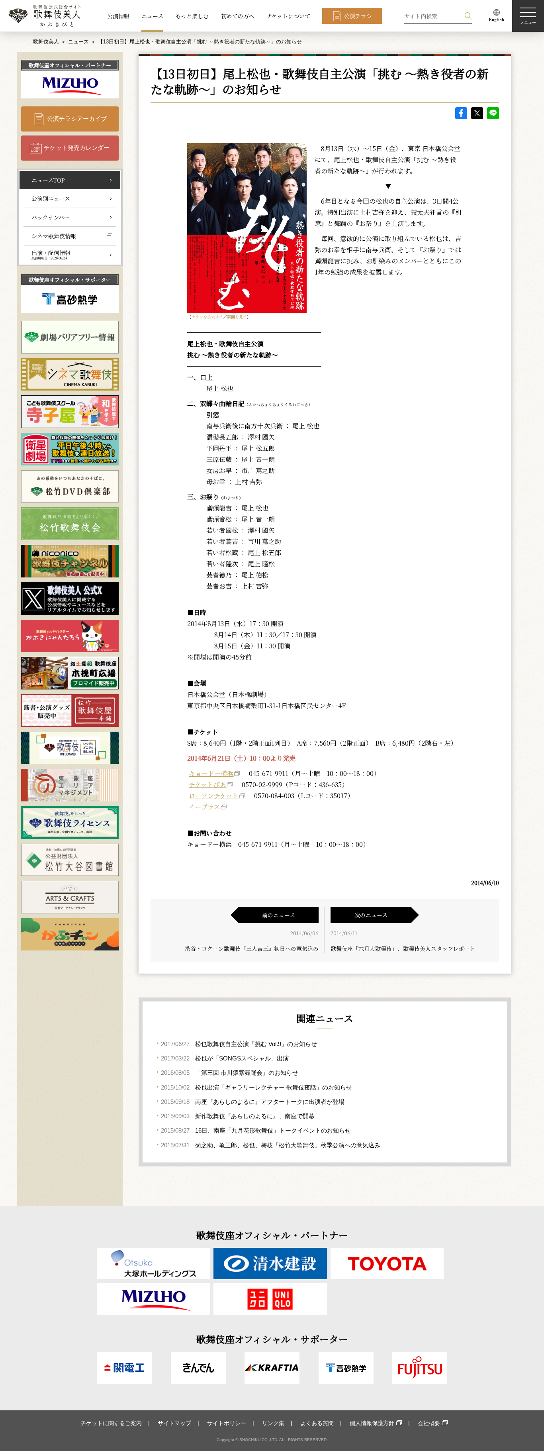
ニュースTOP (48, 180)
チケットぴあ (207, 784)
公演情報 (118, 16)
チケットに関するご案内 (111, 1423)
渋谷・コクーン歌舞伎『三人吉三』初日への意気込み (252, 948)
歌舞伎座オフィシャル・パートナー (70, 65)
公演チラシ (358, 16)
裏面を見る (237, 317)
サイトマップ (174, 1423)
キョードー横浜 (211, 773)
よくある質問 (317, 1423)
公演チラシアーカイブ (77, 118)
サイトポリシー (226, 1423)
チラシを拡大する (207, 317)
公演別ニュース (50, 198)
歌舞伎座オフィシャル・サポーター (70, 279)
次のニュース (370, 915)
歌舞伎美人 (46, 42)
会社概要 (429, 1423)
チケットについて (288, 16)
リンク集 (273, 1423)
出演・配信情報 (50, 255)
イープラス (204, 806)
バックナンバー (50, 217)
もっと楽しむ (192, 16)
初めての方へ (237, 16)
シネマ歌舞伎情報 (53, 236)
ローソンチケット (214, 795)
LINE (493, 113)
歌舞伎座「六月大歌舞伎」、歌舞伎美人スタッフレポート (403, 948)
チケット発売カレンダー (77, 147)
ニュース (152, 16)
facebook (461, 113)
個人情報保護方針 (372, 1423)
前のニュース (278, 915)
